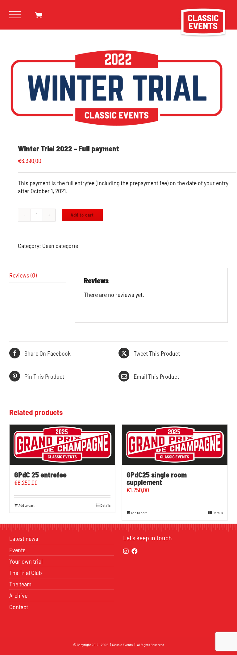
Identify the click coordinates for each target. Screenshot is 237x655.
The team (20, 584)
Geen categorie (60, 245)
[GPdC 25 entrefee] (62, 445)
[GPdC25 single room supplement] (174, 445)
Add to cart (82, 215)
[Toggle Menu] (15, 14)
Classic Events (122, 644)
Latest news (23, 538)
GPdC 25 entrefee (40, 474)
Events (17, 549)
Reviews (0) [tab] (23, 275)
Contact (18, 606)
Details (105, 505)
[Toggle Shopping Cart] (38, 15)
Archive (18, 595)
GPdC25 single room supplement (157, 478)
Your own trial (26, 561)
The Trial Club (25, 572)
